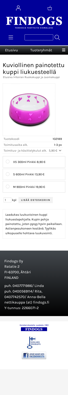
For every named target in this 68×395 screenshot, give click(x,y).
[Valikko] (63, 50)
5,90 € (53, 150)
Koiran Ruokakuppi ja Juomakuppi (37, 77)
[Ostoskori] (49, 8)
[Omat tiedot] (18, 8)
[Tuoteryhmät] (10, 37)
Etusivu (11, 50)
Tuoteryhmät (41, 50)
